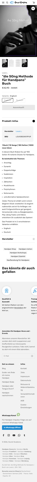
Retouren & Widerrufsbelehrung (28, 387)
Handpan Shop (10, 249)
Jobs (23, 372)
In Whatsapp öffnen (12, 427)
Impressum (25, 376)
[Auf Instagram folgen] (8, 435)
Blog (4, 368)
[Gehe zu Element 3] (18, 63)
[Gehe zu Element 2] (11, 63)
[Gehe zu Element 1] (5, 63)
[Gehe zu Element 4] (25, 63)
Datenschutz (26, 380)
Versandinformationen (28, 395)
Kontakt (24, 368)
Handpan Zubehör (18, 256)
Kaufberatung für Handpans (18, 260)
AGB (22, 401)
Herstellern (18, 308)
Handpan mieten (25, 249)
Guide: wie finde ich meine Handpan (8, 375)
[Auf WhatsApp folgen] (19, 435)
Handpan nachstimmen (7, 394)
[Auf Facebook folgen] (3, 435)
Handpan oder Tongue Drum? (8, 387)
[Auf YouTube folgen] (14, 435)
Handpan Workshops (18, 253)
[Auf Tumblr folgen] (24, 435)
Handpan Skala (8, 382)
